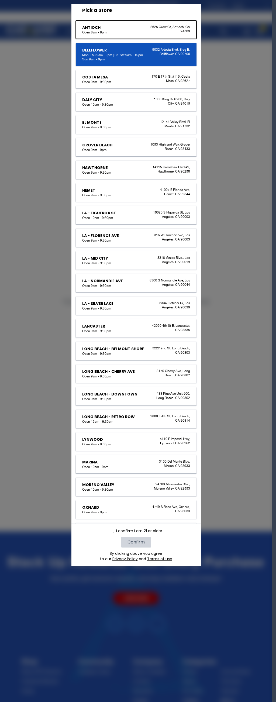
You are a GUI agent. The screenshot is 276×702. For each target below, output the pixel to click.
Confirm (136, 542)
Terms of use (159, 559)
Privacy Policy (125, 559)
